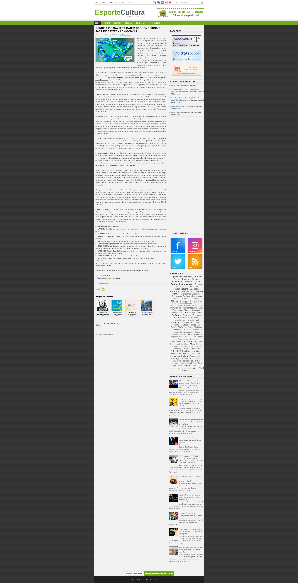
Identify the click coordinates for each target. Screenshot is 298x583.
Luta (195, 341)
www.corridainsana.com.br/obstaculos (135, 270)
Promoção (140, 23)
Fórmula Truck (193, 319)
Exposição (196, 315)
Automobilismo (181, 288)
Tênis (193, 365)
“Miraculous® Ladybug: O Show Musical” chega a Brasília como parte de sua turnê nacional (189, 383)
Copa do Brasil (190, 305)
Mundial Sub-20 (187, 346)
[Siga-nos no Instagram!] (155, 3)
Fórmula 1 (184, 317)
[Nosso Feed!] (195, 268)
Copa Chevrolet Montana (182, 303)
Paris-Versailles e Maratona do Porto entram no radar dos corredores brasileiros (191, 549)
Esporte (104, 2)
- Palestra (187, 281)
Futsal (173, 327)
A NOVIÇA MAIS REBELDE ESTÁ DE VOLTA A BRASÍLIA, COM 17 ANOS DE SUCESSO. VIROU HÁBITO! (190, 402)
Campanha (175, 291)
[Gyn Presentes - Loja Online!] (186, 75)
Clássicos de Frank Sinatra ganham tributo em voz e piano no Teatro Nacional (191, 440)
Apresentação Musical (182, 283)
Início (96, 2)
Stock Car (191, 363)
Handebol (178, 329)
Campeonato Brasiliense (191, 293)
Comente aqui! (126, 35)
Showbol (175, 363)
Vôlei (195, 367)
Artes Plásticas (182, 286)
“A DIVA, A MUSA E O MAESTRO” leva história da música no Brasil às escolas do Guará (191, 478)
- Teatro (196, 281)
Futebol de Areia (187, 322)
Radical (185, 358)
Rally (192, 358)
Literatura (187, 341)
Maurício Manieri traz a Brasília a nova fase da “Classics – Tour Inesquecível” (190, 497)
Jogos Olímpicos (194, 334)
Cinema (174, 300)
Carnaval (186, 298)
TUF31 (172, 368)
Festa (176, 317)
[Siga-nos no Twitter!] (162, 3)
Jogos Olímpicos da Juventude (183, 336)
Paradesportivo (196, 355)
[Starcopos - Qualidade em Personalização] (186, 61)
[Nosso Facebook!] (178, 252)
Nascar (199, 346)
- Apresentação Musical (181, 276)
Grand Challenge (195, 327)
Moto (192, 343)
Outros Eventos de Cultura (186, 354)
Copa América (196, 301)
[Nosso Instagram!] (195, 252)
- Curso (176, 279)
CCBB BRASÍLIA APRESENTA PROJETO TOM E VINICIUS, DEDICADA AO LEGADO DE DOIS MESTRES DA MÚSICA (191, 459)
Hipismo (187, 329)
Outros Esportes (187, 350)
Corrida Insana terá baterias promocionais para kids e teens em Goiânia (127, 30)
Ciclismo (195, 298)
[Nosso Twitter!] (178, 268)
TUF (199, 365)
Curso (192, 312)
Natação (177, 348)
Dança (199, 312)
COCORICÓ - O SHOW (187, 513)
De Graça (122, 2)
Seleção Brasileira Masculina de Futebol (188, 359)
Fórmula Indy (179, 319)
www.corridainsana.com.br (133, 75)
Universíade (186, 368)
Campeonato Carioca (180, 296)
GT (171, 329)
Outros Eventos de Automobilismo (186, 352)
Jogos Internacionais (183, 331)
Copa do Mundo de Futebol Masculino (186, 306)
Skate (183, 363)
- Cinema (198, 276)
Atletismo (194, 286)
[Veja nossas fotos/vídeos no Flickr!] (170, 3)
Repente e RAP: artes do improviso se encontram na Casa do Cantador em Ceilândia (191, 421)
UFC (179, 368)
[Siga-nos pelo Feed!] (166, 3)
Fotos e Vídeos (154, 23)
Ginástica (182, 327)
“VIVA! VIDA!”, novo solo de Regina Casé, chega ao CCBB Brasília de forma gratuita (191, 531)
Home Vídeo (198, 329)
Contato (131, 2)
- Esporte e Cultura (190, 278)
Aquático (198, 284)
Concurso (184, 300)
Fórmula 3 (195, 317)
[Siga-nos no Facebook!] (159, 3)
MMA (186, 344)
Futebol (175, 322)
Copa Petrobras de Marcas (187, 308)
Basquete (194, 288)
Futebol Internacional (191, 324)
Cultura (113, 2)
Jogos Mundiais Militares (185, 333)
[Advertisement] (186, 154)
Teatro (187, 365)
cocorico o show (189, 85)
